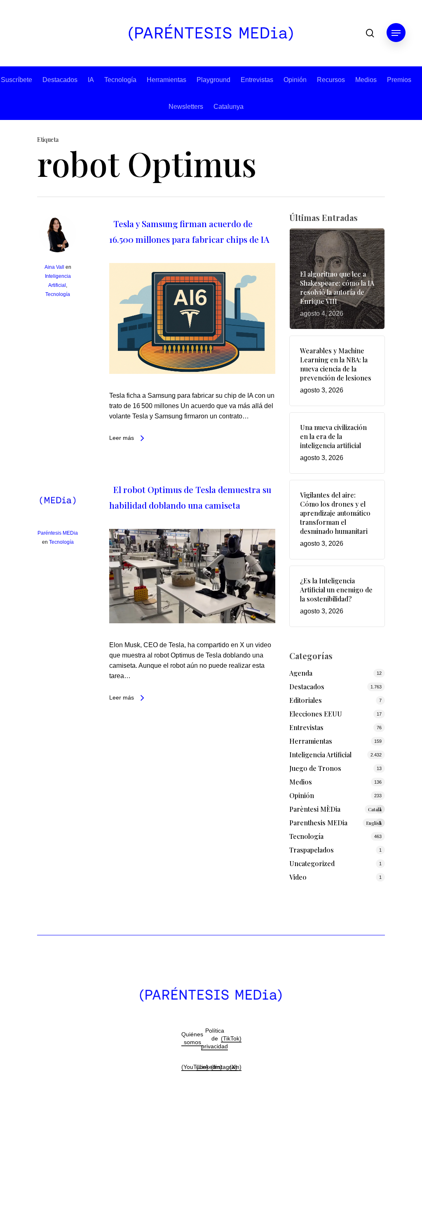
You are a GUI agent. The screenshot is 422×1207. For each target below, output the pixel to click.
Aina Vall (54, 267)
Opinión (295, 79)
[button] (396, 33)
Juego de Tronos (315, 768)
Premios (399, 79)
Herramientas (166, 79)
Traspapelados (311, 849)
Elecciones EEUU (315, 713)
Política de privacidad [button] (214, 1038)
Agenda (300, 673)
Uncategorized (312, 863)
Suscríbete (16, 79)
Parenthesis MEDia (335, 822)
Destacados (59, 79)
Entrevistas (257, 79)
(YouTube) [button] (195, 1067)
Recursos (331, 79)
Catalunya (228, 106)
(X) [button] (233, 1067)
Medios (366, 79)
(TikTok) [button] (231, 1038)
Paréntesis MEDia (58, 533)
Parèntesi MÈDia (335, 809)
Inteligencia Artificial (320, 754)
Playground (213, 79)
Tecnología (120, 79)
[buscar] (370, 33)
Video (298, 877)
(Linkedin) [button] (209, 1067)
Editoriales (305, 700)
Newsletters (186, 106)
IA (91, 79)
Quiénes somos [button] (192, 1038)
